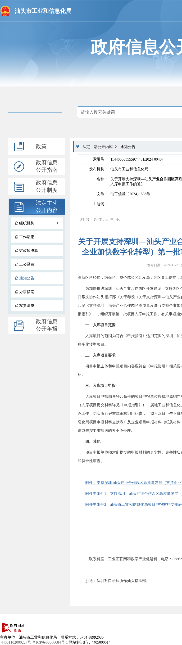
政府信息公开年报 (47, 325)
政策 (41, 146)
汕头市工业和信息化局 (43, 11)
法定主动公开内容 (47, 206)
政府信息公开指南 (47, 166)
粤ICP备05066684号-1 (50, 642)
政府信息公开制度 (47, 186)
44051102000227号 (16, 642)
